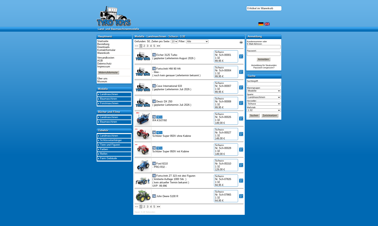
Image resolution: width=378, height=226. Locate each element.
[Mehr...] (143, 118)
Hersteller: (252, 101)
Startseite (102, 41)
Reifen (103, 153)
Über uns (102, 78)
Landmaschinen (109, 94)
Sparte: (250, 94)
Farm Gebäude (108, 158)
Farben (104, 149)
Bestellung (103, 44)
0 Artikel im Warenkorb (260, 8)
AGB (100, 60)
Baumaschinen (108, 98)
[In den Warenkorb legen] (241, 56)
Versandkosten (105, 57)
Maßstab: (251, 107)
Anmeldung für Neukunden (264, 65)
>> (158, 45)
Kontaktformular (106, 50)
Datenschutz (104, 63)
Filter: (182, 41)
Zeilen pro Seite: (160, 41)
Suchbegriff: (252, 81)
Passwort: (252, 51)
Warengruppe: (253, 88)
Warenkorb (103, 52)
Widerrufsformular (108, 72)
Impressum (103, 66)
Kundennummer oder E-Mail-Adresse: (257, 42)
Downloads (103, 47)
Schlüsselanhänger (111, 140)
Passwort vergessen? (263, 67)
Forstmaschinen (109, 103)
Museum (102, 81)
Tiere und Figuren (110, 144)
